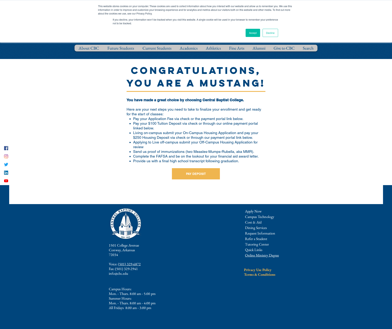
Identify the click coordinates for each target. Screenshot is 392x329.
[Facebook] (6, 148)
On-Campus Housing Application (209, 133)
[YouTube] (6, 181)
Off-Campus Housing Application (226, 142)
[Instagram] (6, 156)
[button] (260, 233)
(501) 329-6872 (129, 264)
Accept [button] (253, 32)
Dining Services (256, 227)
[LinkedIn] (6, 173)
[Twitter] (6, 164)
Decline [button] (270, 32)
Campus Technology (259, 216)
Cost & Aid (253, 222)
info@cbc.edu (118, 273)
